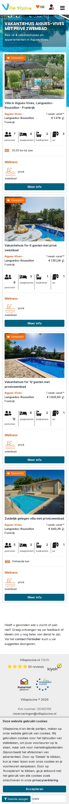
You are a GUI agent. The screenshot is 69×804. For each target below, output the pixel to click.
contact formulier (28, 639)
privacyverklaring (45, 780)
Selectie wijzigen (17, 799)
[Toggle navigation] (62, 8)
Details (34, 799)
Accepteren (34, 789)
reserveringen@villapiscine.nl (34, 713)
